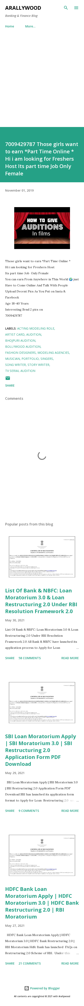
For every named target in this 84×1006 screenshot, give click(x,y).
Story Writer (38, 365)
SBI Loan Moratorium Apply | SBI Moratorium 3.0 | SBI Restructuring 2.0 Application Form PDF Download (40, 750)
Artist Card (15, 334)
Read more (70, 658)
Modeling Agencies (53, 353)
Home (9, 26)
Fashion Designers (20, 353)
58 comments (30, 658)
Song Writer (15, 365)
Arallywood (23, 7)
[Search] (65, 7)
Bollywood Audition (22, 346)
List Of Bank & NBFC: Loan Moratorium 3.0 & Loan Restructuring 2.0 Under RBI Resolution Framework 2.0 (41, 601)
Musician (12, 359)
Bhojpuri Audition (20, 340)
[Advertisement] (42, 83)
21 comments (30, 963)
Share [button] (10, 385)
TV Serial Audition (20, 371)
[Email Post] (7, 380)
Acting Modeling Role (35, 328)
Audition (33, 334)
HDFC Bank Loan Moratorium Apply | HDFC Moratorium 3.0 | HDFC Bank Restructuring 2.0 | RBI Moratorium (42, 902)
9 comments (29, 811)
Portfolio (30, 359)
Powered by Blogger (44, 988)
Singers (46, 359)
